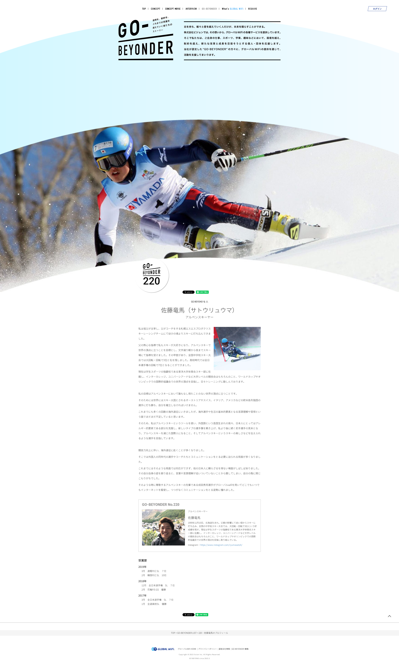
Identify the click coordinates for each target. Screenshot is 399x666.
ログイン (377, 8)
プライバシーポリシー (207, 649)
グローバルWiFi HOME (187, 649)
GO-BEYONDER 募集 (240, 649)
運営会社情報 (224, 649)
